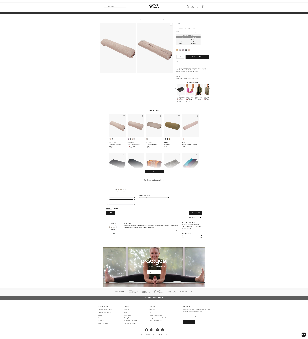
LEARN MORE (154, 272)
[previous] (116, 16)
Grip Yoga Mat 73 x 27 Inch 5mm (181, 98)
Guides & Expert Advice (104, 312)
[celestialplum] (128, 139)
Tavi (204, 95)
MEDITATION (161, 13)
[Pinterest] (157, 330)
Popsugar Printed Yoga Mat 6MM (189, 143)
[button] (178, 23)
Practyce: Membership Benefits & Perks (160, 318)
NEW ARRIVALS (122, 13)
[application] (303, 334)
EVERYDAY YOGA (103, 1)
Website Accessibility (103, 323)
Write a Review (196, 213)
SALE (187, 13)
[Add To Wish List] (171, 24)
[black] (167, 139)
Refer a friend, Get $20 (156, 320)
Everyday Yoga (179, 95)
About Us (126, 309)
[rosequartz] (110, 139)
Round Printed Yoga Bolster (134, 143)
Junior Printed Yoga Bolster (115, 143)
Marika (196, 95)
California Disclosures (130, 323)
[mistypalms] (130, 139)
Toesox (187, 95)
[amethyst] (165, 139)
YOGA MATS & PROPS (141, 13)
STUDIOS (164, 9)
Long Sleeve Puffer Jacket (198, 98)
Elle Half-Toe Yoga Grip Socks (189, 98)
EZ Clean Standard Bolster (151, 143)
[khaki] (169, 139)
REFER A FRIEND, (155, 298)
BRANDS (181, 13)
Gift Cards (152, 309)
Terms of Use (127, 315)
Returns (100, 315)
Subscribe (189, 322)
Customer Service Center (104, 309)
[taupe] (147, 139)
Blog (151, 312)
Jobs (125, 312)
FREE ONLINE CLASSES (155, 9)
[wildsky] (112, 139)
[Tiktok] (162, 330)
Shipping (100, 318)
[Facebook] (146, 330)
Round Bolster (167, 143)
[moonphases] (183, 139)
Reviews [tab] (109, 208)
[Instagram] (152, 330)
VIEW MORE (154, 171)
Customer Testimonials (156, 315)
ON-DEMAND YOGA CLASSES (117, 1)
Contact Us (101, 320)
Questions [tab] (116, 208)
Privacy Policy (128, 318)
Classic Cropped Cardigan (207, 98)
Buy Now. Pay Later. (157, 15)
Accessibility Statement (130, 320)
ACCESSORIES (153, 13)
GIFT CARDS (144, 9)
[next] (192, 16)
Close (198, 35)
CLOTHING (131, 13)
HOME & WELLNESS (172, 13)
